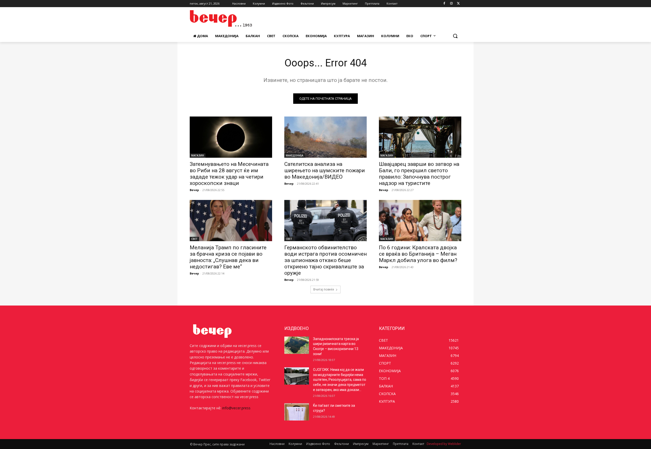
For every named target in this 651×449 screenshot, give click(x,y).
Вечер (194, 190)
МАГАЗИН (197, 155)
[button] (455, 36)
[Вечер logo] (230, 18)
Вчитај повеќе (323, 289)
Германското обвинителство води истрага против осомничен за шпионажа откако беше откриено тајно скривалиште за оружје (325, 260)
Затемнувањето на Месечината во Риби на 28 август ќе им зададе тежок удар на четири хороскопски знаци (229, 173)
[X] (458, 4)
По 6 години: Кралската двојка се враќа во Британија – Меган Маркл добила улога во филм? (418, 253)
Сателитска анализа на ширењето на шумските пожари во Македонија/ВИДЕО (324, 170)
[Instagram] (451, 4)
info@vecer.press (236, 407)
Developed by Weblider (444, 444)
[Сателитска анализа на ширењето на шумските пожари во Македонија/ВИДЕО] (325, 137)
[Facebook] (444, 4)
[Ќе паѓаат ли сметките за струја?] (296, 412)
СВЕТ (194, 239)
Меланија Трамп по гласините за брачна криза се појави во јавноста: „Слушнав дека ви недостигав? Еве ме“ (228, 257)
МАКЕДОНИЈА (294, 155)
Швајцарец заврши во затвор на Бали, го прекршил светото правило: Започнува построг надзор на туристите (419, 173)
